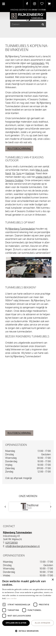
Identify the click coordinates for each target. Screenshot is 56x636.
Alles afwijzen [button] (42, 623)
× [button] (53, 580)
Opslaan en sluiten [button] (16, 623)
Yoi (13, 173)
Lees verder (11, 598)
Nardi (8, 173)
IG (34, 4)
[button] (28, 631)
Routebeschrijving (19, 148)
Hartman (30, 173)
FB (27, 4)
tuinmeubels (37, 63)
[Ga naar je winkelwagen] (49, 4)
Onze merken (28, 496)
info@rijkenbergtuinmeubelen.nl (23, 546)
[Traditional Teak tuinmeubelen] (29, 506)
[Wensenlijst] (42, 4)
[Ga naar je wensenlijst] (42, 4)
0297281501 (11, 542)
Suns (19, 173)
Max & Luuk (42, 169)
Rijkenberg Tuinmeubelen (21, 228)
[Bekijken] (49, 4)
